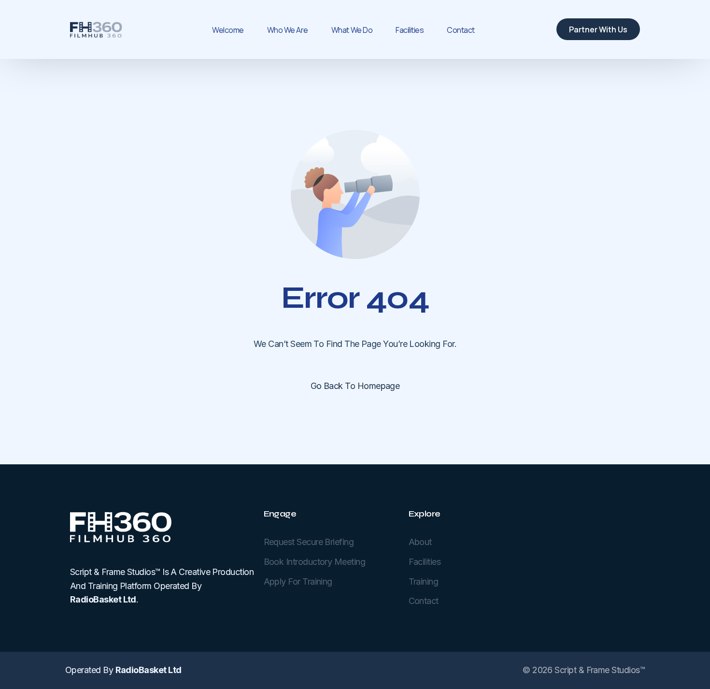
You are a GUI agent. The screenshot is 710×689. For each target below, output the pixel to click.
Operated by (123, 670)
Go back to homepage (355, 386)
